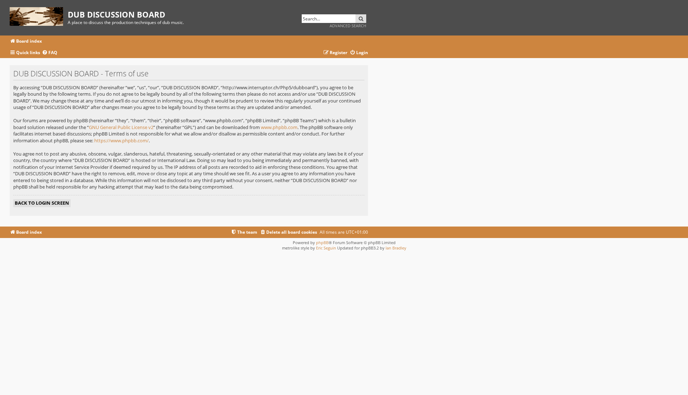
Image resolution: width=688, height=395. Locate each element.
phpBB (322, 242)
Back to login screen (42, 203)
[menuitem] (49, 53)
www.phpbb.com (279, 127)
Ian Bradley (396, 248)
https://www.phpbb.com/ (121, 140)
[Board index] (39, 15)
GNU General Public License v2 (121, 127)
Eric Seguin (326, 248)
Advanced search (348, 25)
